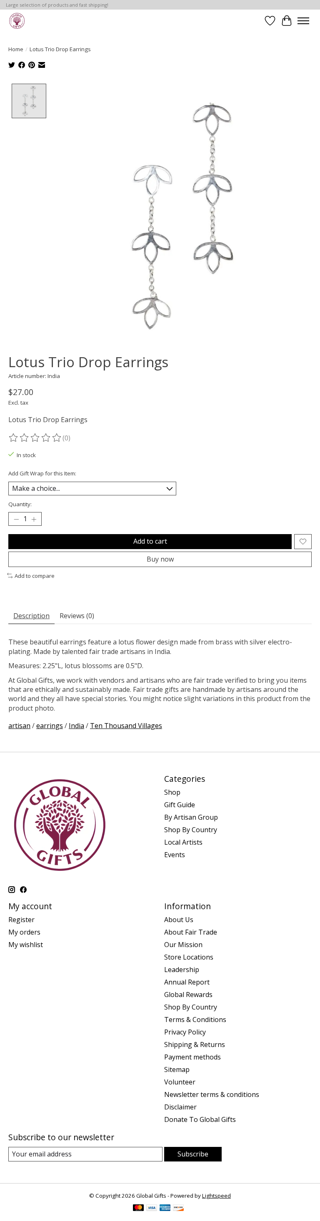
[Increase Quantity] (33, 519)
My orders (24, 932)
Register (21, 919)
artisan (19, 725)
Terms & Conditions (195, 1019)
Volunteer (179, 1082)
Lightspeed (216, 1195)
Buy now (160, 559)
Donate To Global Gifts (200, 1119)
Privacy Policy (185, 1032)
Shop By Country (190, 829)
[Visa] (151, 1208)
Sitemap (177, 1069)
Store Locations (188, 957)
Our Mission (183, 944)
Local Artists (183, 842)
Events (174, 854)
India (76, 725)
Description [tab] (31, 615)
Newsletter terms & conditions (211, 1094)
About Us (178, 919)
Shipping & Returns (194, 1044)
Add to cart (150, 541)
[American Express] (165, 1208)
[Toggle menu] (303, 20)
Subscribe (193, 1154)
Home (15, 49)
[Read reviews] (35, 438)
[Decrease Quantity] (16, 519)
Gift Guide (179, 804)
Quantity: (20, 504)
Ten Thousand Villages (126, 725)
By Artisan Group (191, 817)
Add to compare (35, 575)
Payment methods (192, 1057)
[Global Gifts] (16, 20)
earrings (49, 725)
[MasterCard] (138, 1208)
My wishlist (25, 944)
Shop (172, 792)
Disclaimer (180, 1107)
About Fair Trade (190, 932)
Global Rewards (188, 994)
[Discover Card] (178, 1208)
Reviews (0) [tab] (77, 615)
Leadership (181, 969)
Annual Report (187, 982)
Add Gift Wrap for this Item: (42, 473)
